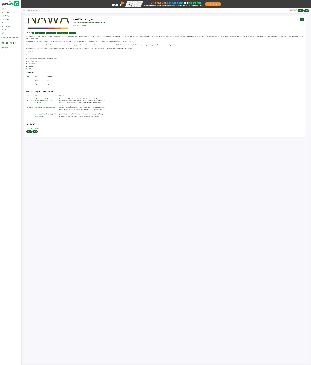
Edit (302, 19)
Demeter (37, 80)
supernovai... (50, 84)
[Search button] (48, 10)
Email (29, 68)
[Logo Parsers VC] (10, 3)
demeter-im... (50, 80)
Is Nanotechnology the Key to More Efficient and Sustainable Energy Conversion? (44, 100)
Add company (292, 10)
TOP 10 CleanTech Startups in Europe (45, 107)
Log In (306, 10)
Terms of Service (4, 37)
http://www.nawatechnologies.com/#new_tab (89, 22)
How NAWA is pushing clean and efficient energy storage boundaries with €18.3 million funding (46, 114)
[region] (10, 182)
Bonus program (4, 47)
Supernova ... (38, 84)
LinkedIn (30, 66)
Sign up (301, 10)
